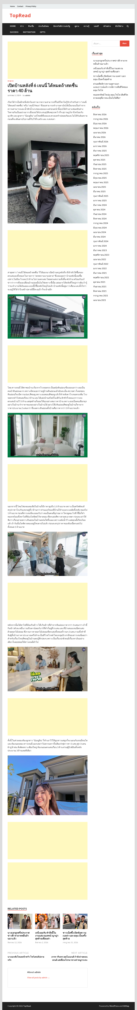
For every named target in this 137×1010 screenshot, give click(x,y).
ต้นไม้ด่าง (119, 26)
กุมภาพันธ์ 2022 (100, 264)
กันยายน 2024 (99, 214)
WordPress (114, 1006)
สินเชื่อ (31, 26)
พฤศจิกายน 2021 (101, 277)
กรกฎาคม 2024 (100, 223)
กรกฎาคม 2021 (100, 295)
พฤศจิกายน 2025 (101, 155)
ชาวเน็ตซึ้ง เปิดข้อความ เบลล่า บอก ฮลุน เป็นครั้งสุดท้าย (74, 935)
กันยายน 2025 (99, 164)
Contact (20, 6)
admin (27, 95)
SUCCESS (14, 32)
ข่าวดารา (11, 81)
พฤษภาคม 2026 (100, 128)
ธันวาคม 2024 (100, 205)
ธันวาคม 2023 (100, 250)
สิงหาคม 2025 (99, 168)
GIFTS (42, 32)
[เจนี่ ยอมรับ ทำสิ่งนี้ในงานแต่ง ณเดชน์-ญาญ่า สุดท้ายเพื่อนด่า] (47, 929)
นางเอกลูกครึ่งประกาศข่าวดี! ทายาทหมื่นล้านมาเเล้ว (19, 935)
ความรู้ (86, 26)
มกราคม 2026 (100, 146)
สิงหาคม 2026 (99, 114)
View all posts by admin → (38, 977)
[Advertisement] (47, 60)
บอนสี (96, 26)
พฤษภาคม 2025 (100, 182)
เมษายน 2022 (99, 259)
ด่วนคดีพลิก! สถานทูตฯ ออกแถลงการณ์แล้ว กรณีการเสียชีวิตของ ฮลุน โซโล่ (110, 86)
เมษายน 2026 (99, 132)
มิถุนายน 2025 (100, 177)
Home (12, 6)
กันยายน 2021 (99, 286)
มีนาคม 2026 (99, 137)
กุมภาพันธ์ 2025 (100, 196)
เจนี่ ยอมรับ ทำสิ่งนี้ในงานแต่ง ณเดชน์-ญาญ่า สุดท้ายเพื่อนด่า (46, 935)
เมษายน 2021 (99, 300)
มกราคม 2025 (100, 200)
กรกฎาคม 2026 (100, 119)
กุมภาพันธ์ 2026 (100, 141)
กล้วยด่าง (107, 26)
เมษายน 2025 (99, 187)
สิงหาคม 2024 (99, 218)
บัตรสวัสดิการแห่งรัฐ (61, 26)
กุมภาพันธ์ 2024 (100, 241)
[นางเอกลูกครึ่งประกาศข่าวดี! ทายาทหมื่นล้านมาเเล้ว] (20, 929)
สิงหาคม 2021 (99, 291)
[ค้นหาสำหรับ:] (110, 43)
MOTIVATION (29, 32)
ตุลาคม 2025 (99, 159)
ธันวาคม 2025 (100, 150)
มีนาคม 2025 (99, 191)
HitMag (126, 1006)
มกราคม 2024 (100, 245)
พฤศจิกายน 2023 (101, 254)
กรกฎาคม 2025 (100, 173)
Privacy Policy (31, 6)
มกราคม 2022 (100, 268)
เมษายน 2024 (99, 232)
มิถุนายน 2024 (100, 227)
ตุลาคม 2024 (99, 209)
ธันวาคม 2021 (100, 273)
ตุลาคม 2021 (99, 282)
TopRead (20, 15)
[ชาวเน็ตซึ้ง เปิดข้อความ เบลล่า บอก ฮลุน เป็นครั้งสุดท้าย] (75, 929)
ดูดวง (77, 26)
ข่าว (22, 26)
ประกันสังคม (43, 26)
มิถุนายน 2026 (100, 123)
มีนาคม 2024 (99, 236)
